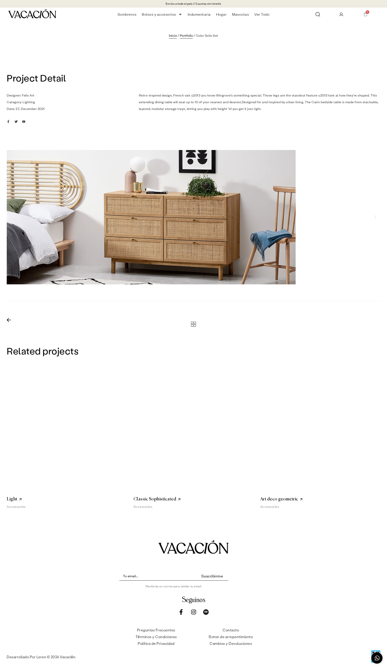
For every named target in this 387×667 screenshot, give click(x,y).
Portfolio (186, 35)
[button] (12, 217)
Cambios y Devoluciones (231, 643)
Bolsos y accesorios (159, 14)
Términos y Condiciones (156, 636)
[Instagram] (193, 612)
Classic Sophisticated (154, 499)
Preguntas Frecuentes (156, 630)
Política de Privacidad (156, 643)
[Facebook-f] (181, 612)
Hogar (221, 14)
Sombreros (127, 14)
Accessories (16, 506)
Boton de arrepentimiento (231, 636)
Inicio (173, 35)
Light (12, 499)
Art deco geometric (279, 499)
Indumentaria (199, 14)
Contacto (231, 630)
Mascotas (240, 14)
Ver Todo (261, 14)
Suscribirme (212, 575)
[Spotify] (206, 612)
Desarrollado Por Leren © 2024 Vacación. (42, 656)
